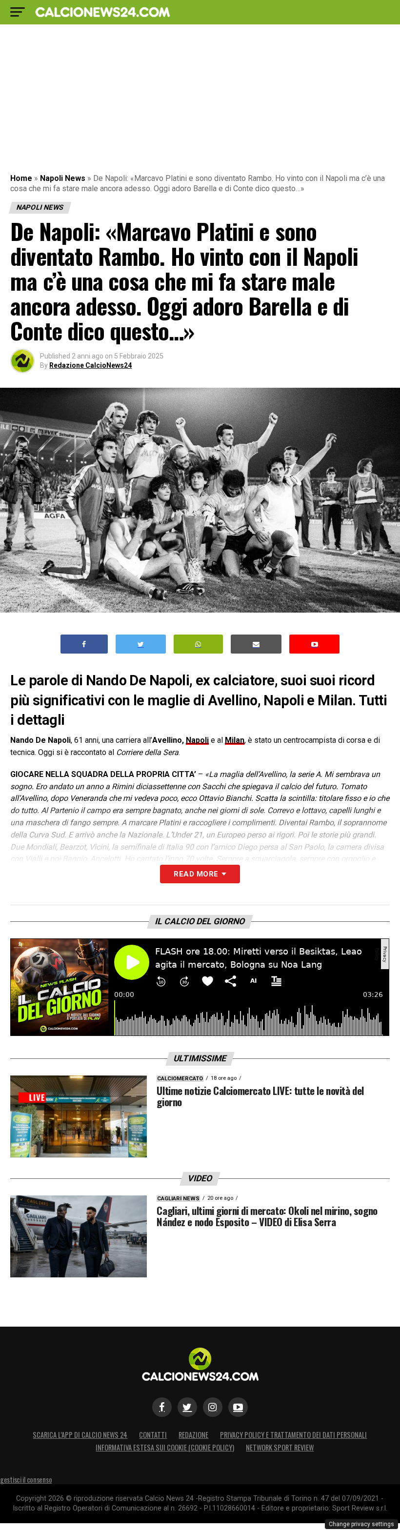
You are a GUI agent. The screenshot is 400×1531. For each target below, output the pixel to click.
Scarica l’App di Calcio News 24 (80, 1435)
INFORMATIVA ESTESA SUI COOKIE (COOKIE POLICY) (165, 1447)
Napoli (197, 740)
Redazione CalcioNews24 (90, 365)
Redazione (193, 1435)
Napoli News (62, 178)
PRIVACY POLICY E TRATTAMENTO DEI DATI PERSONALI (293, 1435)
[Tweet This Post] (140, 644)
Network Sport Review (280, 1447)
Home (21, 178)
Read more (196, 874)
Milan (234, 740)
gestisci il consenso (26, 1479)
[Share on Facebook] (84, 644)
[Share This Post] (198, 644)
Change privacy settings (361, 1524)
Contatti (153, 1435)
